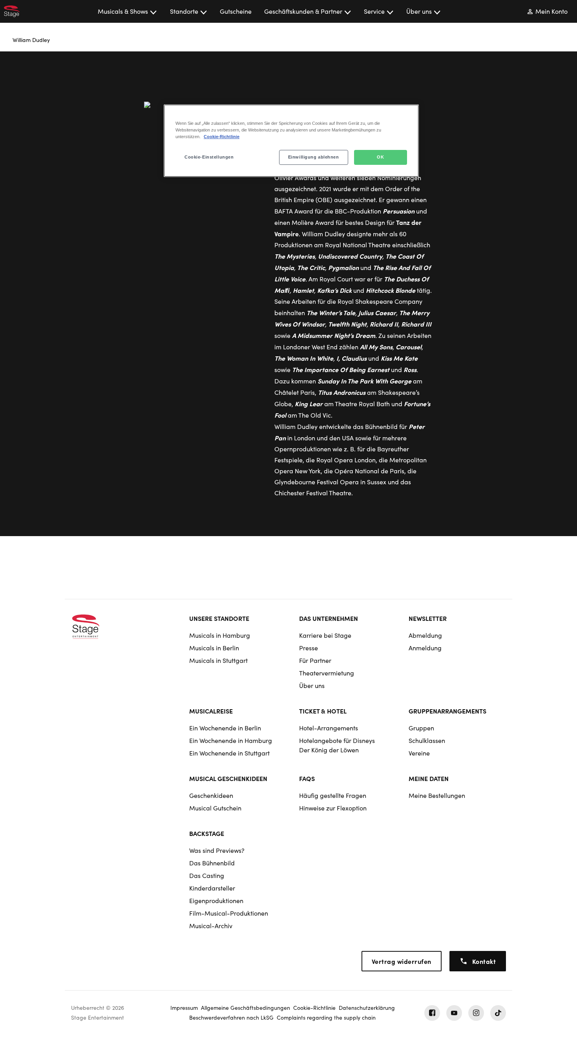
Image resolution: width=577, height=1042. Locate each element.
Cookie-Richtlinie (221, 136)
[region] (291, 140)
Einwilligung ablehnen (313, 157)
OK (380, 157)
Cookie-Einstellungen (209, 157)
